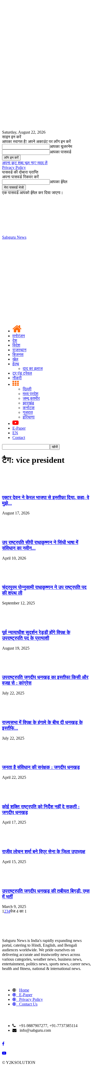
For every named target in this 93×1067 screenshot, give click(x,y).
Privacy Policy (14, 167)
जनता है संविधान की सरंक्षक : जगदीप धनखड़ (41, 767)
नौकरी (17, 378)
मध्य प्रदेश (30, 393)
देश (14, 340)
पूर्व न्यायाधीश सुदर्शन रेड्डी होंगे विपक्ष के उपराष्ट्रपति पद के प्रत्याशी (36, 635)
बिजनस (18, 354)
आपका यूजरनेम (61, 146)
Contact (18, 437)
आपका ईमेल (58, 182)
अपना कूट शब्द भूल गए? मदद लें (25, 163)
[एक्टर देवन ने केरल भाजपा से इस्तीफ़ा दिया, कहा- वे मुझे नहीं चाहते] (15, 487)
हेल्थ (15, 364)
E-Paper (19, 428)
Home (24, 990)
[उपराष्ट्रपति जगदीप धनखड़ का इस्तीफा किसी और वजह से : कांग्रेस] (15, 667)
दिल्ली (27, 389)
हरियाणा (29, 417)
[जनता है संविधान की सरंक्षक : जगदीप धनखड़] (15, 757)
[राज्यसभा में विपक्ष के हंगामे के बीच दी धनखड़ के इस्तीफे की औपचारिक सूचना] (15, 712)
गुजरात (28, 412)
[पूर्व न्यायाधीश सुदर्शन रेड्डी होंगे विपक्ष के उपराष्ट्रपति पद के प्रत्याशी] (15, 622)
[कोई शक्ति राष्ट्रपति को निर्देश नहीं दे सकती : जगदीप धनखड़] (15, 796)
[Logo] (41, 277)
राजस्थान (19, 350)
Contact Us (28, 1004)
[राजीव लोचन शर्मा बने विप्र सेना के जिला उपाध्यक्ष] (15, 841)
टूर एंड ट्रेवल (22, 373)
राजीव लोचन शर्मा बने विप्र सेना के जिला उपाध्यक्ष (43, 851)
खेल (15, 359)
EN (15, 433)
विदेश (16, 345)
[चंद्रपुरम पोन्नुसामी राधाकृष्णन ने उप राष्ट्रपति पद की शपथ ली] (15, 577)
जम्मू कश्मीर (31, 398)
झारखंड (28, 403)
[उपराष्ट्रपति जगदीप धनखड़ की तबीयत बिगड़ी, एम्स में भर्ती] (15, 881)
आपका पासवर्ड (60, 152)
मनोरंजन (18, 336)
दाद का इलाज (33, 368)
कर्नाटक (29, 407)
